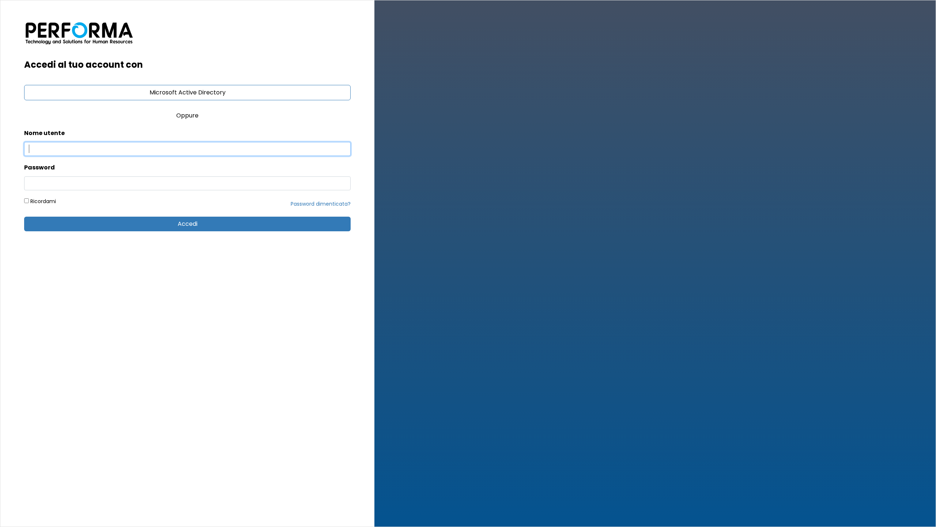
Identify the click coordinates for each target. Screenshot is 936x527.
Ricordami (42, 201)
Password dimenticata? (321, 204)
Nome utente (44, 133)
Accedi (187, 224)
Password (39, 167)
